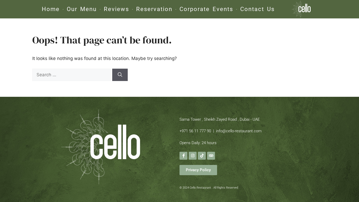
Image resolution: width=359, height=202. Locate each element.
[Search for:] (72, 74)
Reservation (154, 9)
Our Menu (82, 9)
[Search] (120, 75)
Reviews (116, 9)
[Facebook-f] (183, 156)
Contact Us (257, 9)
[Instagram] (193, 156)
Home (51, 9)
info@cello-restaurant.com (238, 131)
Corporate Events (206, 9)
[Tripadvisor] (211, 156)
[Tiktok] (202, 156)
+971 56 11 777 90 (195, 131)
